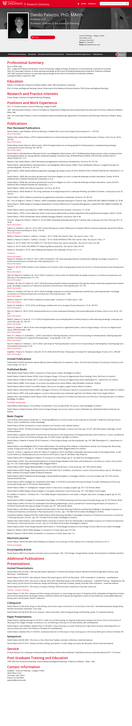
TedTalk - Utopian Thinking (18, 590)
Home (83, 3)
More (122, 54)
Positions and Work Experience (78, 54)
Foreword (11, 253)
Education (32, 54)
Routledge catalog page (16, 402)
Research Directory (38, 4)
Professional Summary (17, 54)
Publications (98, 54)
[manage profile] (78, 3)
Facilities (92, 3)
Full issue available (14, 545)
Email (36, 37)
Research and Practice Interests (51, 54)
